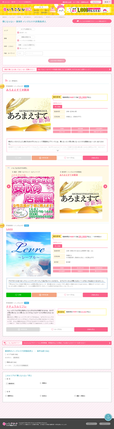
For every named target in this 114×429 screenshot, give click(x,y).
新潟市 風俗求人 (38, 17)
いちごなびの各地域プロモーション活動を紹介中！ (93, 21)
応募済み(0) (84, 2)
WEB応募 (45, 158)
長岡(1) (44, 383)
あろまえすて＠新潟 (17, 89)
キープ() (76, 2)
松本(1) (44, 396)
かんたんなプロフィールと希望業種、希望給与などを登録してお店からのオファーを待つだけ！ (46, 343)
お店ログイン (92, 423)
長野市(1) (10, 396)
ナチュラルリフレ (16, 306)
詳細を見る (95, 158)
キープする (70, 158)
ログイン (96, 2)
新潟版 (19, 17)
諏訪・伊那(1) (81, 396)
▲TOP (108, 417)
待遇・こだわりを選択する (26, 45)
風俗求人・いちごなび (8, 17)
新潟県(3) (8, 357)
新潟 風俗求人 (28, 17)
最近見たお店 (67, 2)
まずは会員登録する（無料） (57, 370)
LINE (19, 295)
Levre (9, 229)
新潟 (106, 2)
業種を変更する (26, 37)
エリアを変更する (26, 29)
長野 (9, 391)
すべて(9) (8, 365)
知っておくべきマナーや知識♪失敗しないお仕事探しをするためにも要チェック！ (47, 69)
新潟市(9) (11, 383)
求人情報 (57, 107)
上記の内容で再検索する (57, 60)
